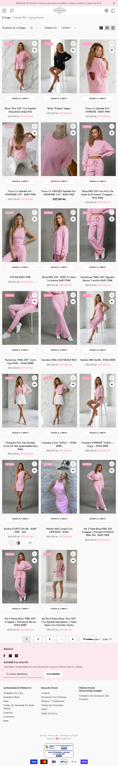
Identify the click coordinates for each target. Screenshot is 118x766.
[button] (11, 10)
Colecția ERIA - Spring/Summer (28, 17)
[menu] (4, 10)
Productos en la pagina (14, 27)
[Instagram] (11, 656)
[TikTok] (17, 656)
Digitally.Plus (66, 738)
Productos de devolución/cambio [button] (90, 689)
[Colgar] (114, 3)
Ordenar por (50, 27)
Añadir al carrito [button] (20, 98)
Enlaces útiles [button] (49, 688)
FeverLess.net (53, 735)
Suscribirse (53, 674)
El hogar (6, 17)
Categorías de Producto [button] (17, 688)
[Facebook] (5, 656)
